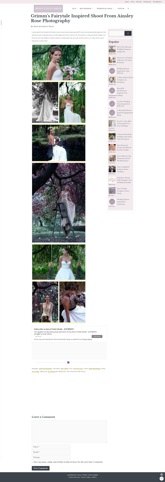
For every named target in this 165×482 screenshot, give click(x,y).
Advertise (139, 1)
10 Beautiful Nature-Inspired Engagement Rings (125, 113)
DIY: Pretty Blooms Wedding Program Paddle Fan (124, 49)
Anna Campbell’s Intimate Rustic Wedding (123, 169)
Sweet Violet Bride (48, 9)
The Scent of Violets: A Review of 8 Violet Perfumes (125, 60)
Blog (74, 8)
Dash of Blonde (65, 368)
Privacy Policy (86, 477)
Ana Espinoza (51, 371)
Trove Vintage (35, 371)
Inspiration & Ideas (104, 8)
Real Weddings (85, 8)
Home (127, 1)
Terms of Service (74, 477)
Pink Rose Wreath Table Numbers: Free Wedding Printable (124, 180)
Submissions (147, 1)
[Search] (127, 33)
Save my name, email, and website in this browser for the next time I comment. (68, 462)
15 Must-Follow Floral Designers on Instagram (125, 80)
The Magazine (157, 1)
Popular (121, 8)
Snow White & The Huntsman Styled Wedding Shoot (124, 158)
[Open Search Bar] (128, 8)
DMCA (94, 477)
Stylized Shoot (47, 26)
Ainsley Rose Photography (45, 368)
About (132, 1)
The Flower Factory (78, 368)
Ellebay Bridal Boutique (95, 368)
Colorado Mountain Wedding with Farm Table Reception (124, 137)
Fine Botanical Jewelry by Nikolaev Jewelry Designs (124, 147)
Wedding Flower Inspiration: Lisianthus (123, 202)
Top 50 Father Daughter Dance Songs (123, 191)
